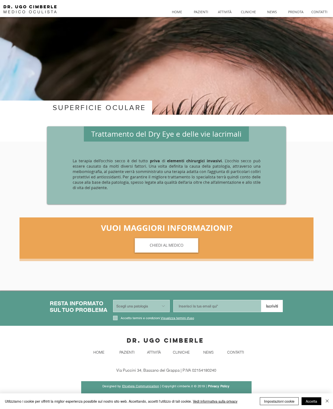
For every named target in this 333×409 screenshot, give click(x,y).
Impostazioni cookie (279, 401)
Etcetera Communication (140, 386)
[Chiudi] (327, 401)
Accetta (311, 401)
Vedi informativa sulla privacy (215, 401)
